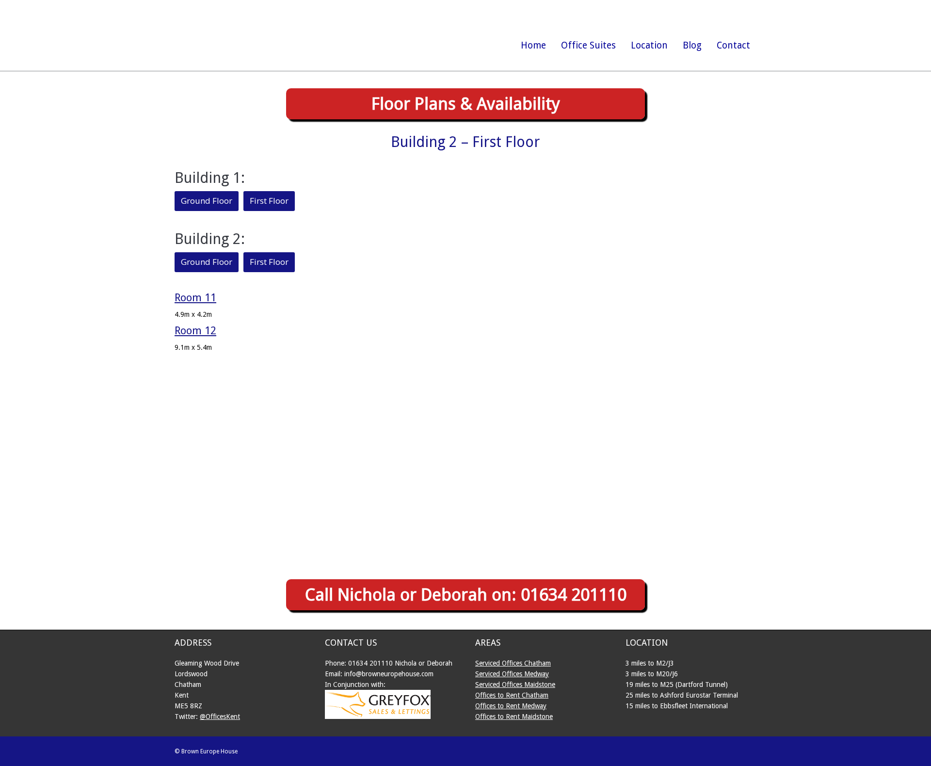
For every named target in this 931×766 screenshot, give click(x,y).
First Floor (269, 200)
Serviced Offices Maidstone (515, 684)
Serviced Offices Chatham (513, 663)
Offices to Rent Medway (510, 706)
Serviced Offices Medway (512, 674)
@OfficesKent (220, 716)
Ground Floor (206, 200)
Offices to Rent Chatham (511, 695)
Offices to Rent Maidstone (514, 716)
